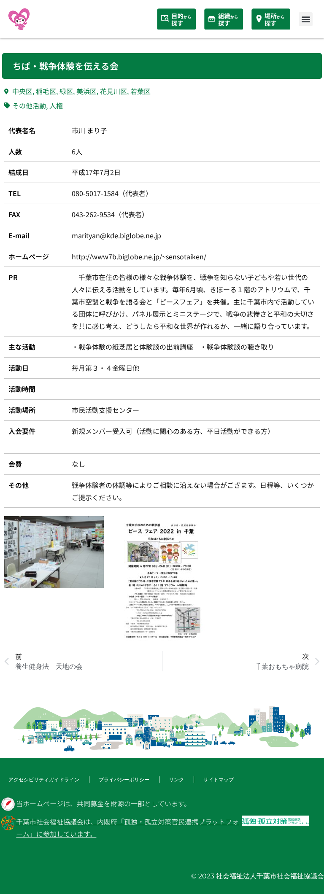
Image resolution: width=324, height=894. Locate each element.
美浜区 (86, 91)
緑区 (66, 91)
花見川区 (113, 91)
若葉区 (140, 91)
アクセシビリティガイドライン (43, 779)
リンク (176, 779)
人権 (56, 105)
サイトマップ (218, 779)
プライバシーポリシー (124, 779)
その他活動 (29, 105)
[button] (306, 19)
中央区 (22, 91)
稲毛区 (46, 91)
